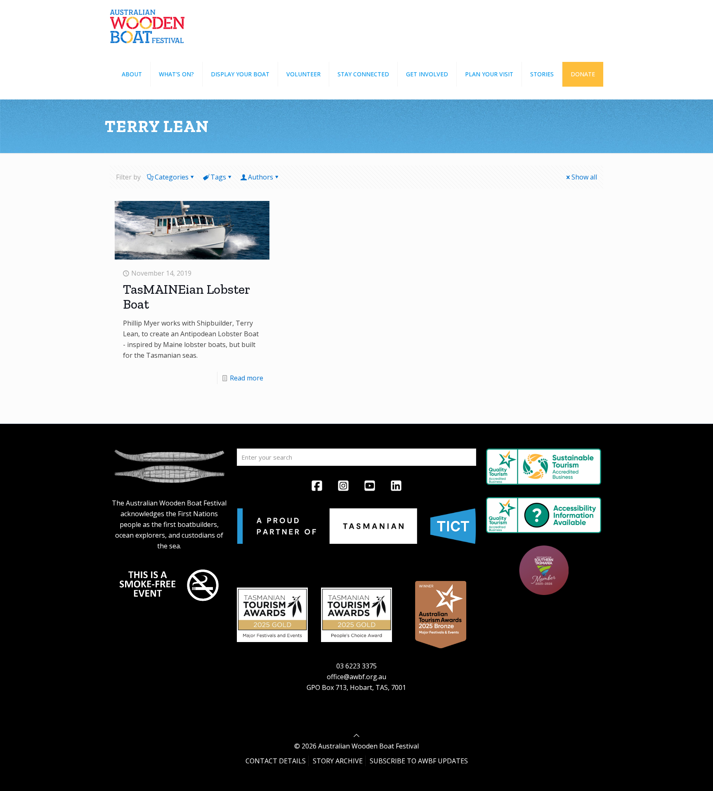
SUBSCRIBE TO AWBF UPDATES (419, 760)
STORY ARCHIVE (338, 760)
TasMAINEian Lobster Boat (186, 296)
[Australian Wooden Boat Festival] (147, 25)
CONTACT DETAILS (276, 760)
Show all (584, 177)
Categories (172, 177)
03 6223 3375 (356, 666)
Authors (260, 177)
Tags (218, 177)
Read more (246, 378)
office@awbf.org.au (356, 676)
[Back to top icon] (356, 735)
